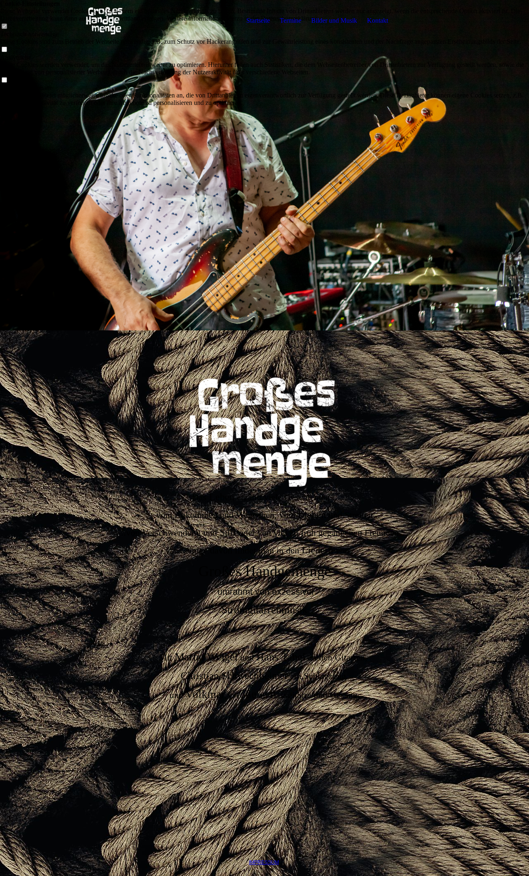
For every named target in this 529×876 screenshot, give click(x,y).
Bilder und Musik (334, 20)
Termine (290, 20)
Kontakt (377, 20)
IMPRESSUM (264, 862)
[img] (104, 20)
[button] (264, 110)
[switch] (4, 49)
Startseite (258, 20)
